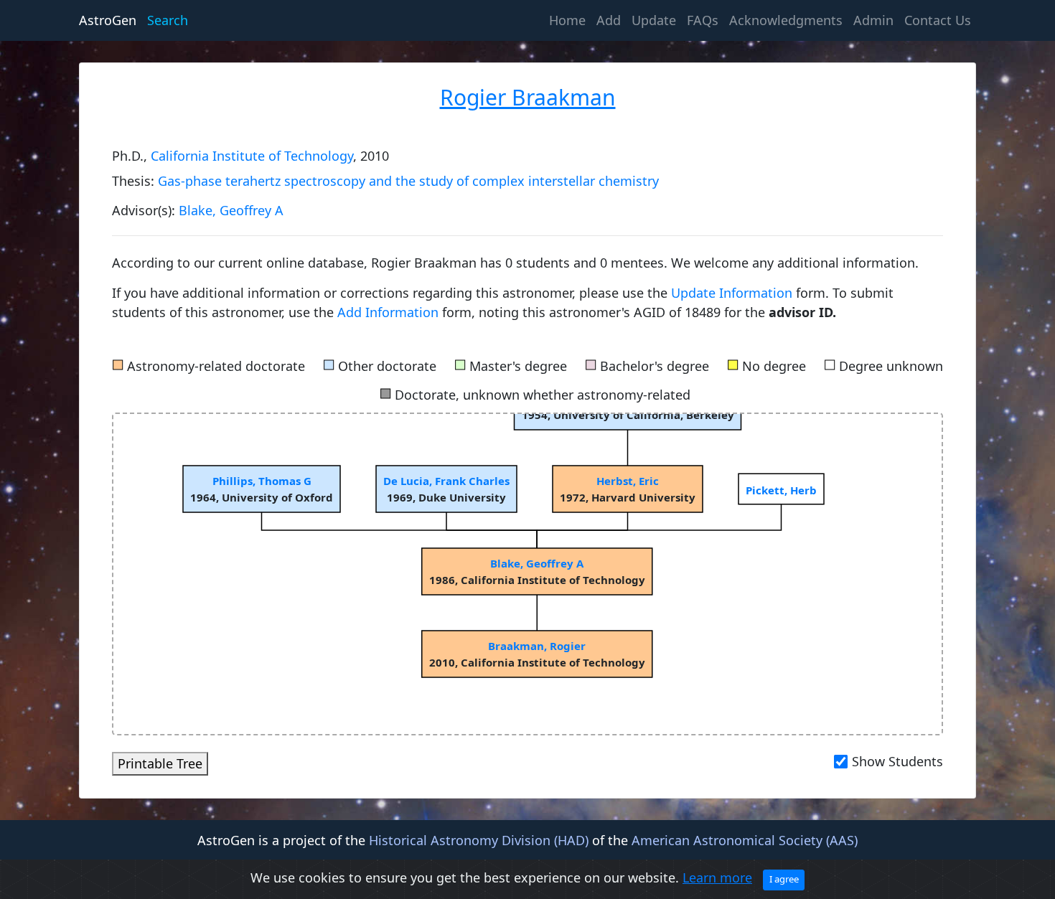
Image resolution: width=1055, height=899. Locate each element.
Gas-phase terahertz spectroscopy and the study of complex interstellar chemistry (408, 180)
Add (608, 20)
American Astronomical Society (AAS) (745, 840)
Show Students (897, 761)
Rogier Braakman (528, 97)
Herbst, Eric (627, 481)
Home (570, 20)
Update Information (733, 292)
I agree (784, 878)
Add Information (388, 312)
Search (167, 20)
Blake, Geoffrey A (231, 210)
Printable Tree (160, 763)
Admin (873, 20)
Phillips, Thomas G (261, 481)
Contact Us (937, 20)
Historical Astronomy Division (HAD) (479, 840)
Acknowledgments (786, 20)
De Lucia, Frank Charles (446, 481)
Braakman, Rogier (537, 646)
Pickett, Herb (781, 490)
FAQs (702, 20)
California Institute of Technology (252, 155)
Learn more (717, 877)
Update (654, 20)
